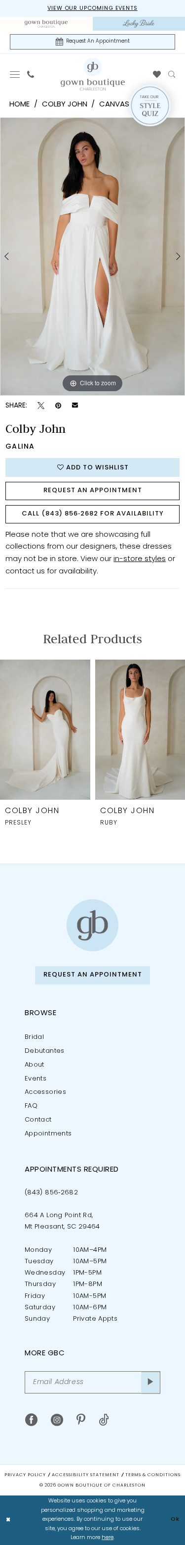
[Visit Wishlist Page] (157, 74)
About (34, 1065)
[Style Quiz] (150, 105)
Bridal (34, 1037)
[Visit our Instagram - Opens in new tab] (57, 1420)
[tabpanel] (92, 257)
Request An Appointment (92, 490)
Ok (175, 1519)
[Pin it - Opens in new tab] (58, 406)
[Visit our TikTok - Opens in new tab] (104, 1420)
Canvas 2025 (123, 104)
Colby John (64, 104)
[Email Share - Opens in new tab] (75, 406)
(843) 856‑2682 (51, 1192)
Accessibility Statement (85, 1475)
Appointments (48, 1134)
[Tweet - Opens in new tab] (41, 406)
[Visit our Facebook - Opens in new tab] (31, 1420)
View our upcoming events (92, 8)
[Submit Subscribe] (150, 1382)
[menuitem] (46, 24)
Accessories (45, 1092)
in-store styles (139, 559)
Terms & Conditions (153, 1475)
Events (35, 1079)
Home (19, 104)
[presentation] (45, 730)
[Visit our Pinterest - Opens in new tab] (81, 1420)
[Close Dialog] (8, 1520)
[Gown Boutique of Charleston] (92, 925)
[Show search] (172, 74)
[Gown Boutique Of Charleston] (93, 73)
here (107, 1538)
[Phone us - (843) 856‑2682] (31, 74)
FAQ (31, 1106)
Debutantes (45, 1051)
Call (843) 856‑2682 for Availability (93, 514)
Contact (38, 1120)
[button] (15, 74)
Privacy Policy (25, 1475)
